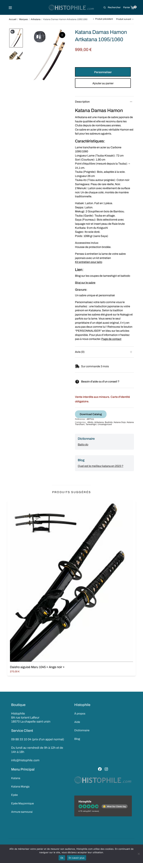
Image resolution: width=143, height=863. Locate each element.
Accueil (12, 19)
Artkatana (35, 19)
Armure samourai (22, 811)
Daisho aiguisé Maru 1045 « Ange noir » (37, 667)
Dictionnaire (81, 730)
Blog (77, 738)
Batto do (83, 444)
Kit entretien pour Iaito (88, 262)
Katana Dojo (120, 422)
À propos (79, 713)
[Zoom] (62, 35)
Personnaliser (103, 72)
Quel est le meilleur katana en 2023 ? (100, 465)
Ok (61, 857)
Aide (77, 721)
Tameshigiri (91, 424)
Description (82, 101)
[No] (138, 853)
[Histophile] (72, 7)
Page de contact (111, 338)
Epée (14, 794)
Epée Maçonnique (22, 803)
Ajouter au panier (103, 83)
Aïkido (90, 422)
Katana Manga (20, 786)
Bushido (109, 422)
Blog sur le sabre (85, 282)
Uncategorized (105, 424)
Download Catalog (91, 414)
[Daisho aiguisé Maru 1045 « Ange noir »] (71, 581)
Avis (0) (80, 351)
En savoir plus (77, 857)
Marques (23, 19)
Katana (15, 778)
